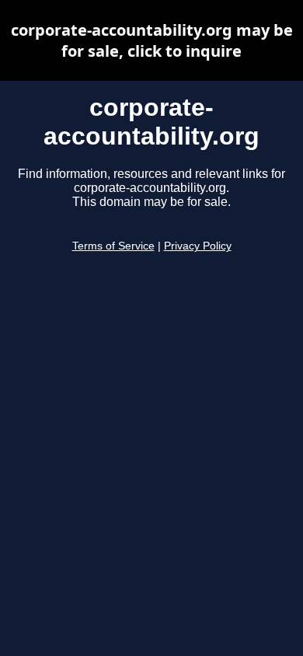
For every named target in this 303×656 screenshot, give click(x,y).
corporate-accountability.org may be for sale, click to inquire (152, 40)
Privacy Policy (198, 246)
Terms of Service (113, 246)
